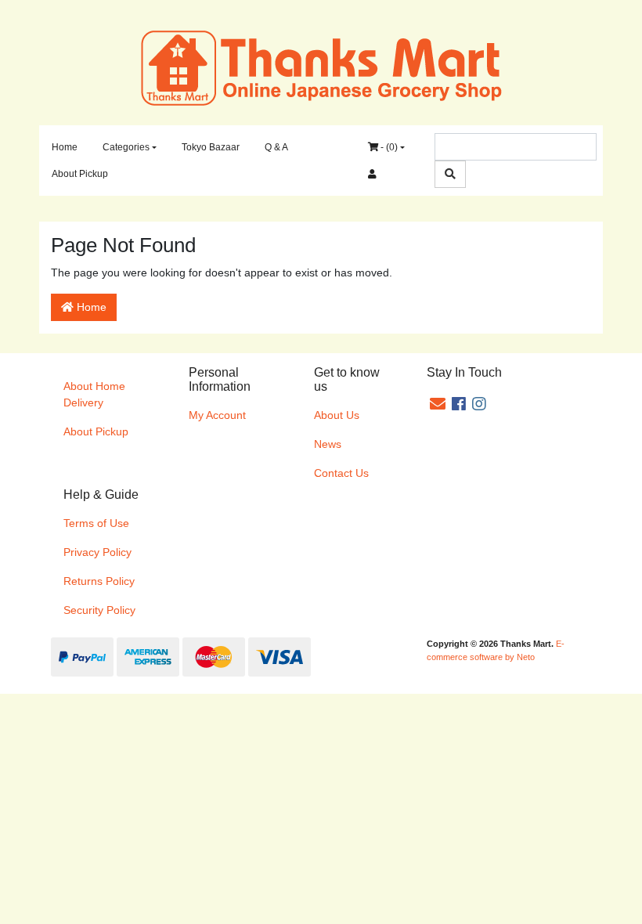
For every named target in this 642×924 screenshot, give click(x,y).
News (327, 444)
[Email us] (437, 404)
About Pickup (80, 173)
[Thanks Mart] (321, 66)
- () (388, 147)
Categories (126, 147)
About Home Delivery (94, 394)
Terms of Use (96, 523)
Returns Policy (99, 581)
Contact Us (341, 473)
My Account (217, 415)
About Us (336, 415)
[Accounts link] (372, 174)
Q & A (276, 147)
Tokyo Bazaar (211, 147)
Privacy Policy (97, 552)
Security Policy (99, 610)
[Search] (450, 174)
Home (65, 147)
